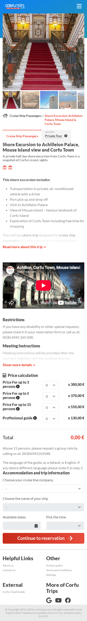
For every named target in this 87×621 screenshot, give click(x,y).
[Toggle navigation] (79, 6)
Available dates (14, 517)
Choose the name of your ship (25, 498)
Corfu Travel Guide (14, 592)
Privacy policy (54, 565)
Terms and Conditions (59, 570)
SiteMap (51, 575)
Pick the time (56, 517)
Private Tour (54, 136)
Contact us (9, 570)
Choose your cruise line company (28, 480)
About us (8, 565)
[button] (12, 100)
